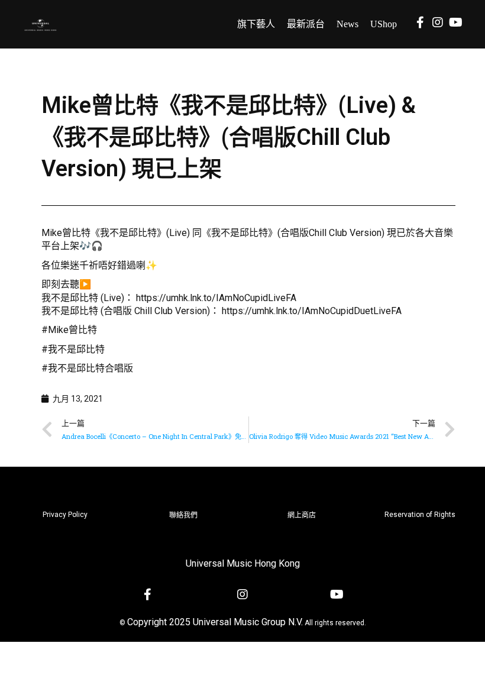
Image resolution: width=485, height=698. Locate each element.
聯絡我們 (183, 515)
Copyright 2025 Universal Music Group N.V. (215, 622)
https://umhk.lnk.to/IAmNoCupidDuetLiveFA (312, 310)
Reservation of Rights (419, 514)
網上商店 (301, 515)
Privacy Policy (65, 514)
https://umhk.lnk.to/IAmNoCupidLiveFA (216, 297)
